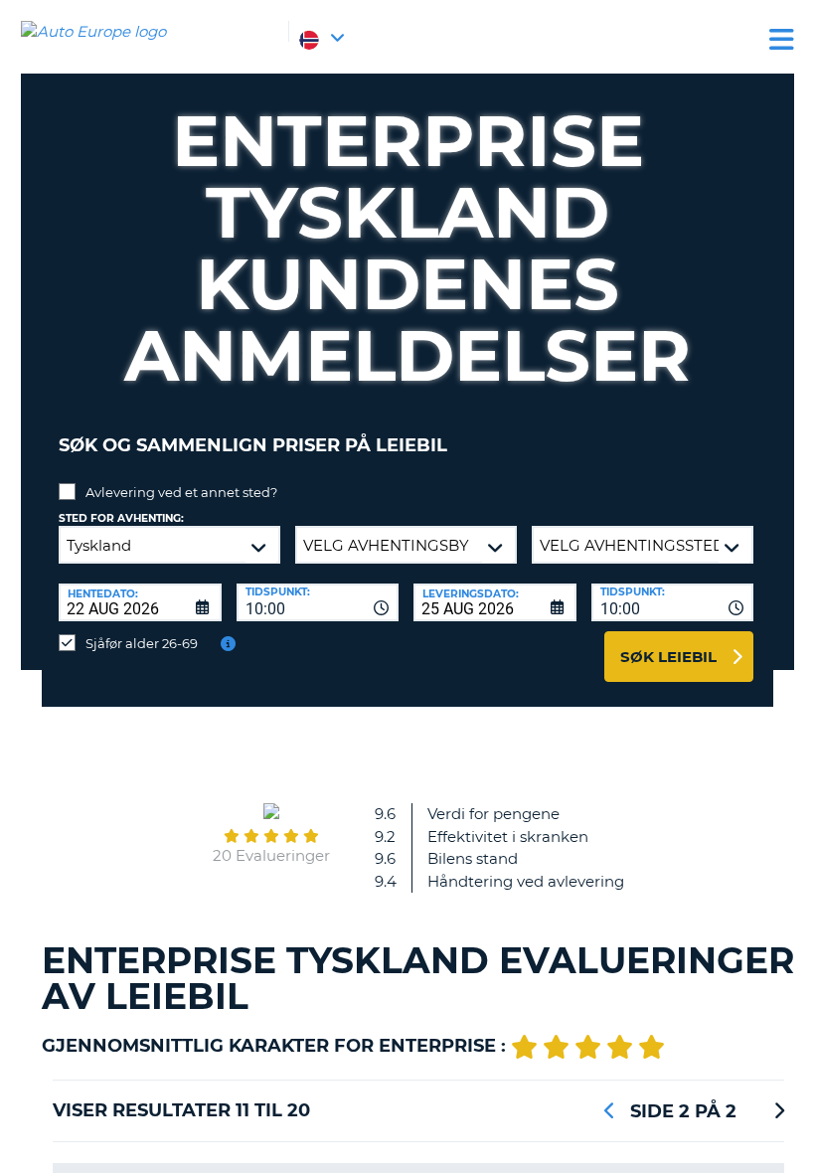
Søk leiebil (668, 656)
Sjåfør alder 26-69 (141, 643)
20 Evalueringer (271, 855)
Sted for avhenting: (121, 518)
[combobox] (318, 602)
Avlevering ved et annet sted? (181, 492)
